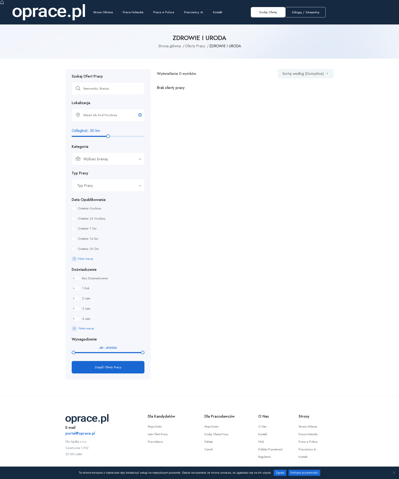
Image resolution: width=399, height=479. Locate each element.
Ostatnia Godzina (89, 208)
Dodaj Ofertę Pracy (216, 434)
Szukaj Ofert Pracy (87, 76)
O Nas (262, 426)
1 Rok (85, 288)
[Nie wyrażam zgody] (394, 473)
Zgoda (280, 472)
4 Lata (86, 318)
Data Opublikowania (89, 200)
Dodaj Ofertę (268, 12)
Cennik (208, 449)
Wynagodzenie (84, 339)
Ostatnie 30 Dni (88, 249)
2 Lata (86, 298)
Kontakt (217, 12)
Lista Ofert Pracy (158, 434)
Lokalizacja (81, 103)
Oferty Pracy (195, 46)
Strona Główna (103, 12)
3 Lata (86, 308)
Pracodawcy (155, 442)
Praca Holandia (133, 12)
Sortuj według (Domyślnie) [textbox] (303, 73)
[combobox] (108, 159)
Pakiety (208, 442)
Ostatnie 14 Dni (88, 238)
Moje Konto (211, 426)
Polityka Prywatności (270, 449)
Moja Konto (155, 426)
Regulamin (264, 457)
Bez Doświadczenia (95, 278)
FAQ (261, 442)
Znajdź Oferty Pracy (108, 367)
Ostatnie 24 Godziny (92, 218)
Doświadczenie (84, 269)
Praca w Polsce (163, 12)
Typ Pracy (80, 173)
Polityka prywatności (304, 472)
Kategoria (80, 146)
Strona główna (169, 46)
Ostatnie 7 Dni (87, 228)
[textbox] (105, 159)
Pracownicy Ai (193, 12)
